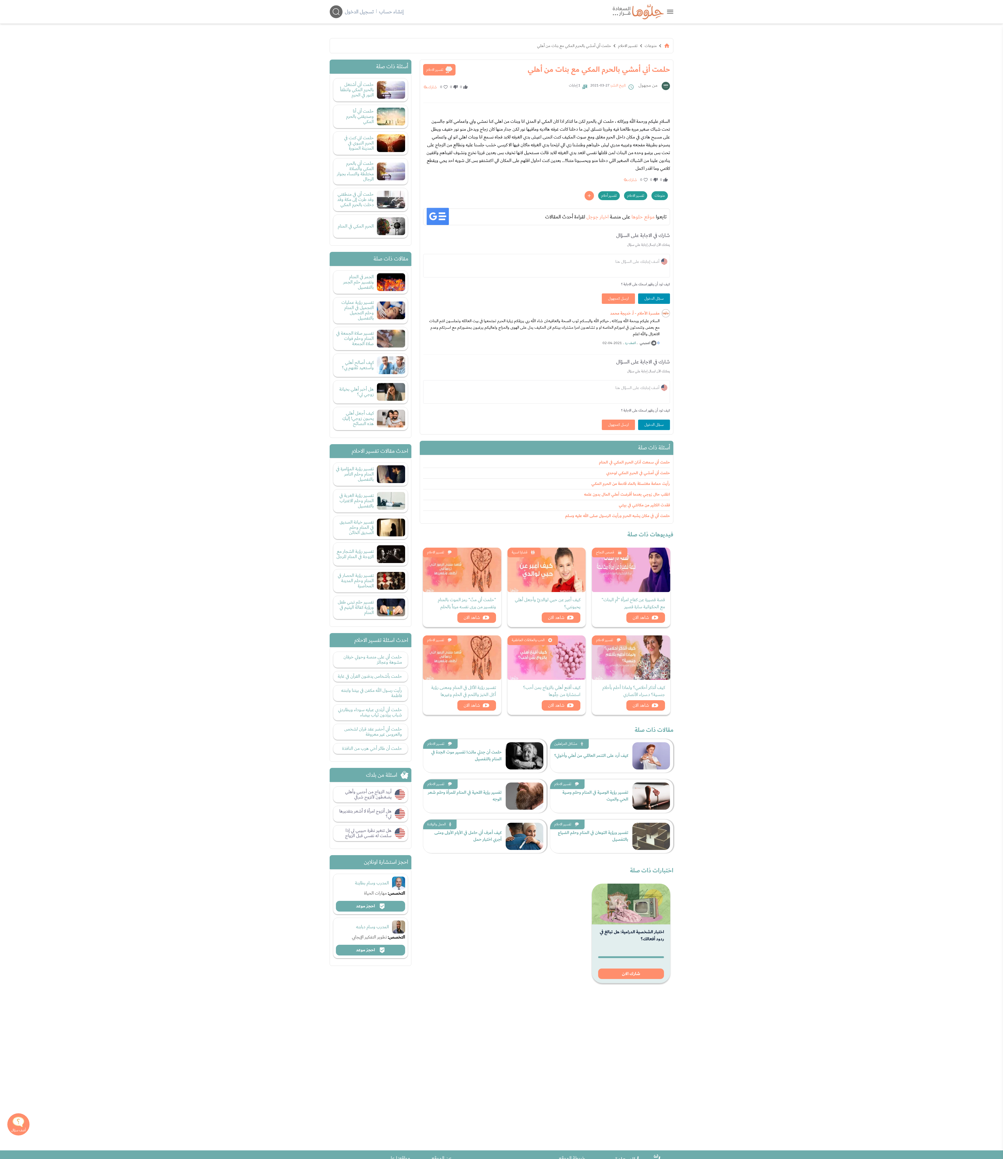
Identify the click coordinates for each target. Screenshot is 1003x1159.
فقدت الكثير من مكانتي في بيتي (644, 505)
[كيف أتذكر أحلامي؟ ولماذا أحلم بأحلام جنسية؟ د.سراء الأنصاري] (631, 657)
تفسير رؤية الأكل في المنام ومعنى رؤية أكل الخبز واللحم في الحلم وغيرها (463, 691)
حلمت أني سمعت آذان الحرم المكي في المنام (634, 462)
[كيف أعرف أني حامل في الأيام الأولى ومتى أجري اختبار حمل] (524, 836)
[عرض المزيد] (589, 195)
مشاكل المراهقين (565, 744)
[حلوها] (670, 12)
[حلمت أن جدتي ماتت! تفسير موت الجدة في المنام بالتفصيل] (524, 755)
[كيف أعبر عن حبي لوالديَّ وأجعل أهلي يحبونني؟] (547, 570)
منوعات (651, 46)
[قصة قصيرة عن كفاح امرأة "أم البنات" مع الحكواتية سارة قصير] (631, 570)
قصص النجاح (605, 552)
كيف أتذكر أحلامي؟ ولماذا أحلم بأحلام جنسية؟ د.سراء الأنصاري (633, 691)
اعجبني (645, 343)
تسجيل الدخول (359, 12)
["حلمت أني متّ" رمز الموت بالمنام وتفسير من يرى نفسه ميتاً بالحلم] (462, 570)
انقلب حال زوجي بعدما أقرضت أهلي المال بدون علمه (627, 494)
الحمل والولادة (436, 824)
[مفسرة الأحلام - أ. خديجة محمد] (666, 313)
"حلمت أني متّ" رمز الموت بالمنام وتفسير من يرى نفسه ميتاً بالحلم (467, 603)
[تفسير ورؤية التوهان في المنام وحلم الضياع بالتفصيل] (651, 836)
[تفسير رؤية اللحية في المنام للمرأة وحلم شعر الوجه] (524, 796)
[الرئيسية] (667, 46)
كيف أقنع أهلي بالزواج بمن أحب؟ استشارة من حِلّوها (551, 691)
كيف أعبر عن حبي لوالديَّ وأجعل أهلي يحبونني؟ (547, 603)
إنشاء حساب (391, 12)
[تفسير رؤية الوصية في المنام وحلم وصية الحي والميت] (651, 796)
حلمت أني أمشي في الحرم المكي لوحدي (638, 473)
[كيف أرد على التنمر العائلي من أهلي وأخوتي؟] (651, 755)
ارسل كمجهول (618, 298)
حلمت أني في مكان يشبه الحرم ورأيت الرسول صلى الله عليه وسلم (617, 515)
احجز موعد (366, 906)
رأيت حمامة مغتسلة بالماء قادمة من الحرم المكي (630, 483)
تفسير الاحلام (628, 46)
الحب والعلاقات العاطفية (528, 640)
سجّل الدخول (654, 298)
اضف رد (630, 343)
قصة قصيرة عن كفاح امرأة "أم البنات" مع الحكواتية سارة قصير (633, 603)
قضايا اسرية (519, 552)
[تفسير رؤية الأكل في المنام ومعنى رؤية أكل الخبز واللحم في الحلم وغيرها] (462, 657)
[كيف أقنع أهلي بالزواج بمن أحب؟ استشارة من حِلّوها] (547, 657)
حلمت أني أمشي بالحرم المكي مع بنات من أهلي (574, 46)
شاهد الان (641, 617)
